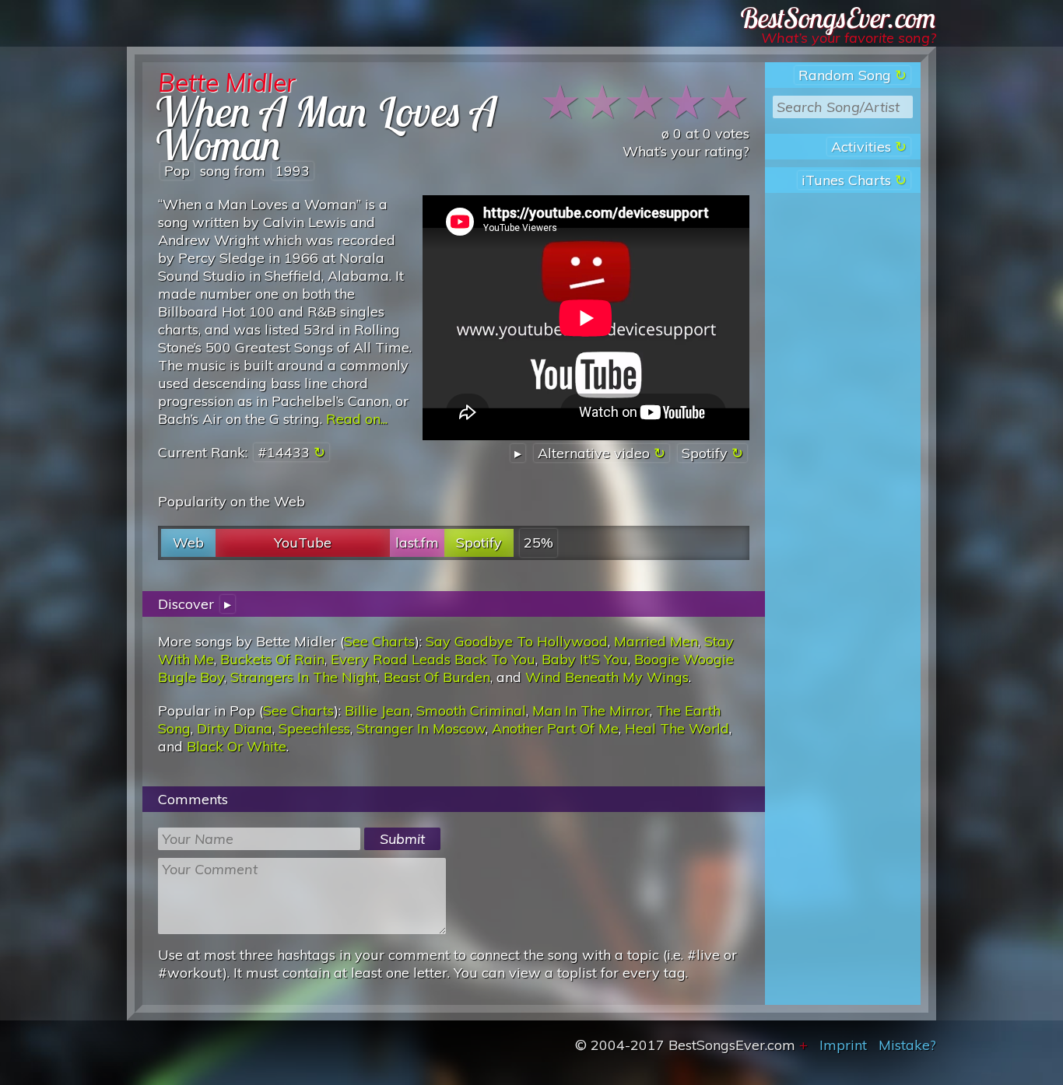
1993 (292, 171)
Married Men (656, 641)
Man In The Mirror (591, 710)
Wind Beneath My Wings (607, 677)
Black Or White (236, 746)
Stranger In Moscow (421, 728)
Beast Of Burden (437, 677)
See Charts (379, 641)
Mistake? (907, 1045)
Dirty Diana (234, 728)
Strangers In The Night (303, 677)
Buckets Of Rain (272, 659)
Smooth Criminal (471, 710)
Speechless (314, 728)
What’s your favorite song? (848, 38)
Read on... (357, 419)
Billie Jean (377, 710)
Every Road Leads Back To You (433, 659)
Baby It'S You (585, 659)
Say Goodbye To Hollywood (517, 641)
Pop (177, 171)
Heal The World (677, 728)
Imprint (843, 1045)
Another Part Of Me (555, 728)
